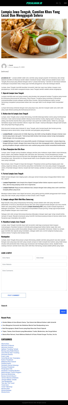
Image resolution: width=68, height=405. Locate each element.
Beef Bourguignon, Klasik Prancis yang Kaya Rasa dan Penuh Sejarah (24, 328)
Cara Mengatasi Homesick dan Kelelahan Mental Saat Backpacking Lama (26, 325)
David (11, 65)
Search (4, 306)
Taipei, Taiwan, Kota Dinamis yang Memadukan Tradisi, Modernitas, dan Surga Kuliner (30, 331)
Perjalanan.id (34, 3)
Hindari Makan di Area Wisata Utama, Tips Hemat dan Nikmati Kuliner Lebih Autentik (29, 322)
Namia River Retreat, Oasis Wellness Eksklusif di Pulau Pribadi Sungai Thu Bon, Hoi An (30, 334)
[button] (65, 3)
